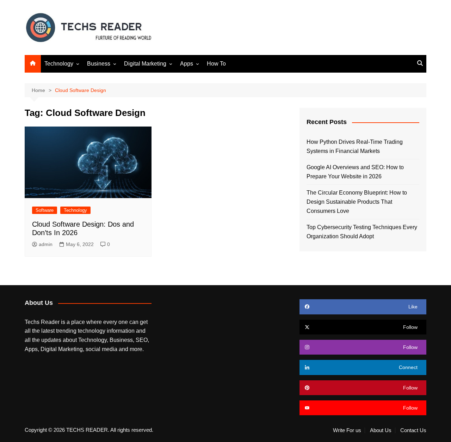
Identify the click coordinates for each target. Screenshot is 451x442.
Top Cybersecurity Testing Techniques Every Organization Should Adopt (362, 231)
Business (98, 64)
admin (45, 244)
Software (45, 210)
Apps (186, 64)
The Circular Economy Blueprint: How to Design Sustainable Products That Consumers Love (357, 202)
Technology (58, 64)
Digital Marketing (145, 64)
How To (216, 64)
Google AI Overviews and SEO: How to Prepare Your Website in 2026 (355, 171)
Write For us (347, 430)
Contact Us (413, 430)
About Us (380, 430)
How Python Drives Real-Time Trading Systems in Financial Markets (355, 146)
